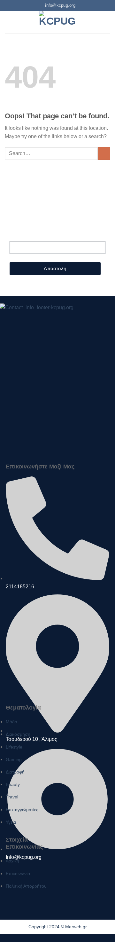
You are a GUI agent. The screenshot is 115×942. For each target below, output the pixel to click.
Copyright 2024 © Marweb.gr (57, 926)
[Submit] (104, 153)
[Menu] (8, 22)
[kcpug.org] (57, 22)
